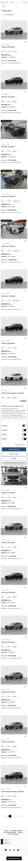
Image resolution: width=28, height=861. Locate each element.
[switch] (24, 430)
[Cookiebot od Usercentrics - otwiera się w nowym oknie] (20, 401)
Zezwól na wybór (14, 454)
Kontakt (6, 830)
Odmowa (14, 458)
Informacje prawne (16, 830)
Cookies (20, 832)
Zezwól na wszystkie (14, 449)
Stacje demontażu (13, 834)
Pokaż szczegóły (19, 444)
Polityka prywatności (10, 832)
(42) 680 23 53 (7, 843)
